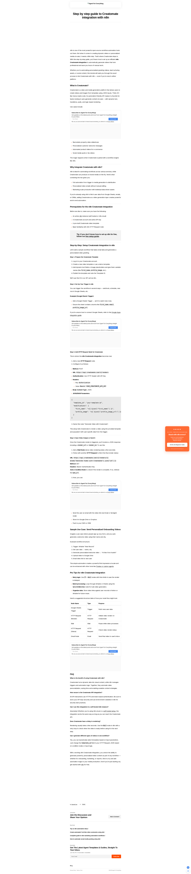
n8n (80, 216)
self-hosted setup (110, 711)
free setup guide (92, 236)
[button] (73, 5)
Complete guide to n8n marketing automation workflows (87, 835)
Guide (83, 804)
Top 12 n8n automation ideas (79, 828)
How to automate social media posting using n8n (85, 839)
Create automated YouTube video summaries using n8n (87, 832)
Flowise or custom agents (105, 566)
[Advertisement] (95, 36)
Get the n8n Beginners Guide (177, 444)
